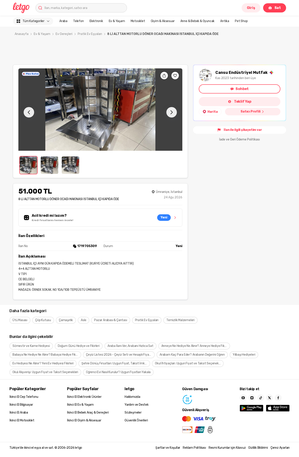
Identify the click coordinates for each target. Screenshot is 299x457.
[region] (100, 109)
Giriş (251, 8)
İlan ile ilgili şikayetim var (243, 130)
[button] (100, 109)
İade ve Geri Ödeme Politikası (239, 139)
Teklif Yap (242, 101)
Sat (277, 8)
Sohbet (242, 89)
